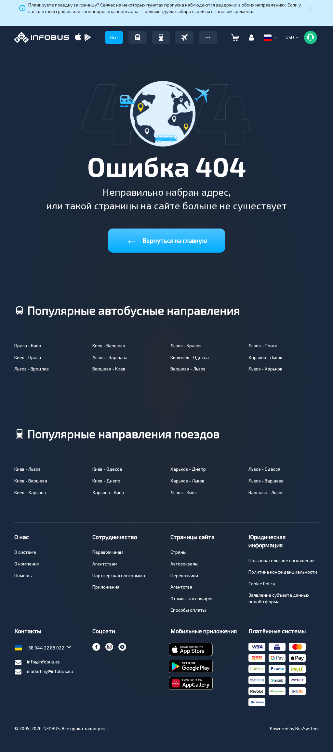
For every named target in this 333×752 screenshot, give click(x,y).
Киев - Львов (27, 469)
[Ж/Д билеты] (161, 37)
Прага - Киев (27, 345)
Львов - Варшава (109, 357)
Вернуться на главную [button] (166, 239)
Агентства (181, 587)
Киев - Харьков (30, 492)
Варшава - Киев (108, 368)
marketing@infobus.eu (50, 671)
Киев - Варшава (108, 345)
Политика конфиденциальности (282, 572)
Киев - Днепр (106, 480)
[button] (208, 37)
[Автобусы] (137, 37)
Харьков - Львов (265, 357)
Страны (178, 552)
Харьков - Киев (108, 492)
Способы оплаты (188, 610)
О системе (25, 552)
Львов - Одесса (264, 469)
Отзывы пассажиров (192, 598)
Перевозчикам (107, 552)
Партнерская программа (118, 575)
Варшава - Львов (188, 368)
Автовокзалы (184, 563)
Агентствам (104, 563)
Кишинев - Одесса (189, 357)
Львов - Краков (186, 345)
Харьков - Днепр (188, 469)
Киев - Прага (27, 357)
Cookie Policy (261, 583)
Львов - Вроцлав (31, 368)
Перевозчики (184, 575)
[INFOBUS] (41, 37)
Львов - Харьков (265, 368)
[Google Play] (87, 37)
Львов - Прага (262, 345)
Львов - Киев (183, 492)
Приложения (105, 587)
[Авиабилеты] (184, 37)
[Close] (310, 8)
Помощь (23, 575)
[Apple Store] (78, 37)
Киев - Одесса (107, 469)
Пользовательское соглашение (281, 560)
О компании (26, 563)
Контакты (27, 630)
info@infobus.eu (43, 661)
